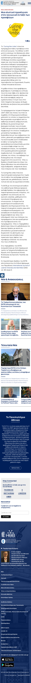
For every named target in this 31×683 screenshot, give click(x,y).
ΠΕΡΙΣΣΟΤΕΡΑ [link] (15, 468)
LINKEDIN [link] (22, 493)
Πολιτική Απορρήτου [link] (10, 675)
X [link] (22, 490)
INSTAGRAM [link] (9, 493)
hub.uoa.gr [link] (24, 655)
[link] (2, 275)
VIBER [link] (8, 496)
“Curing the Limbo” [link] (10, 46)
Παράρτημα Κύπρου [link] (10, 548)
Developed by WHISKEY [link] (24, 675)
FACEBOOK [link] (8, 490)
